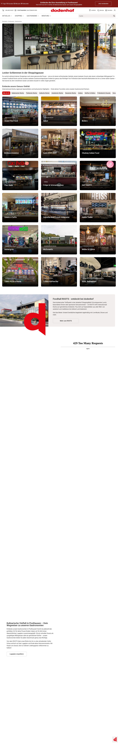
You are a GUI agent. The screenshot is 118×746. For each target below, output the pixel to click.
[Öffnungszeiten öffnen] (115, 739)
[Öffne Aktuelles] (11, 16)
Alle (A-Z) (6, 93)
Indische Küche (44, 93)
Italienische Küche (18, 93)
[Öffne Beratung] (50, 16)
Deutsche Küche (70, 93)
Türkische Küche (31, 93)
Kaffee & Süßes (90, 93)
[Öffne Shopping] (23, 16)
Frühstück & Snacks (103, 93)
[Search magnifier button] (114, 15)
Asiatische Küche (57, 93)
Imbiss (80, 93)
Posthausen (11, 21)
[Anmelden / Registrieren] (114, 10)
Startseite (4, 21)
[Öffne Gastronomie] (38, 16)
